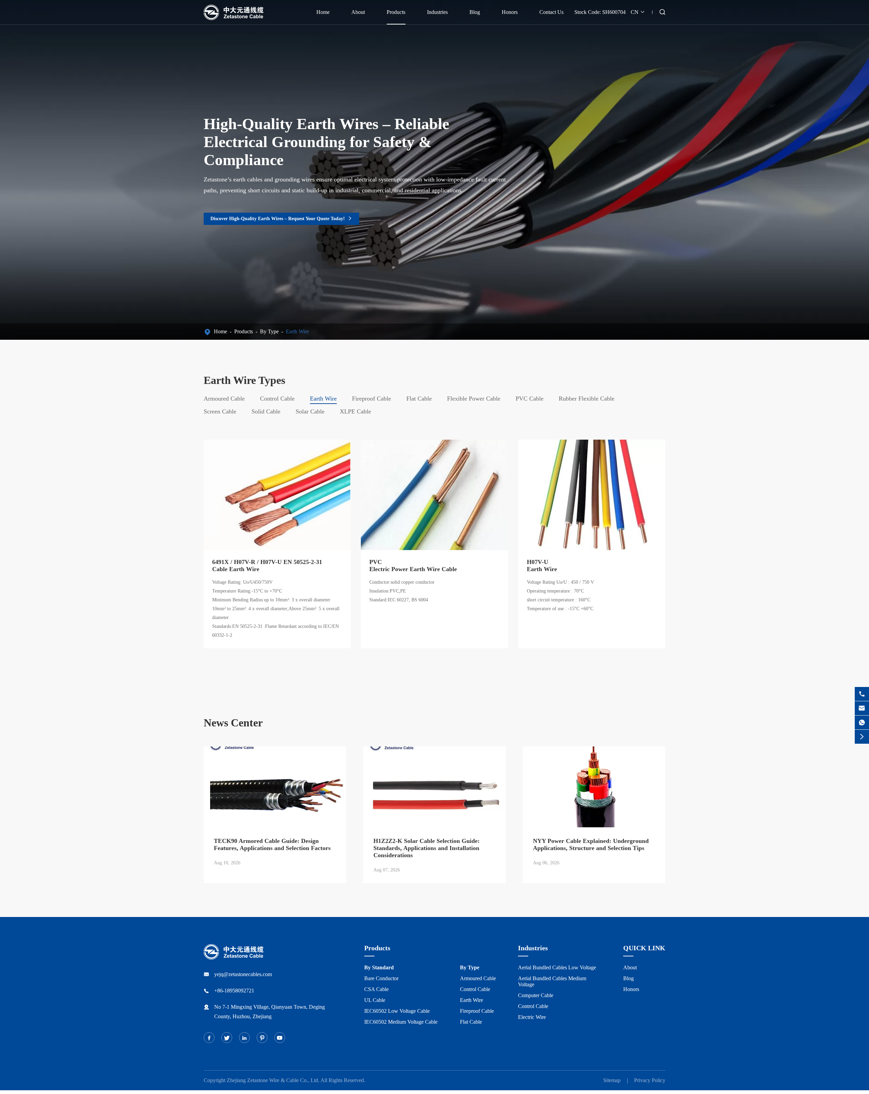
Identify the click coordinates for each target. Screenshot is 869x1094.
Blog (474, 12)
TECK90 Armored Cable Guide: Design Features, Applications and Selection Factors (272, 844)
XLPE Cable (355, 411)
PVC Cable (529, 398)
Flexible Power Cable (473, 398)
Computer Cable (535, 995)
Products (396, 12)
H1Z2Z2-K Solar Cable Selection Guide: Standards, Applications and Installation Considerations (426, 848)
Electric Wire (532, 1017)
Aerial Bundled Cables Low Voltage (557, 967)
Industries (437, 12)
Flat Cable (419, 398)
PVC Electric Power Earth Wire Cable (413, 565)
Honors (510, 12)
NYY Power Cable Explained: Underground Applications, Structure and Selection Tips (591, 844)
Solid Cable (266, 411)
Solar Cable (310, 411)
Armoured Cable (224, 398)
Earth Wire (297, 331)
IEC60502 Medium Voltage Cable (401, 1022)
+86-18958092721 (234, 990)
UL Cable (374, 1000)
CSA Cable (376, 989)
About (358, 12)
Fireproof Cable (371, 398)
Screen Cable (220, 411)
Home (323, 12)
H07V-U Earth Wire (542, 565)
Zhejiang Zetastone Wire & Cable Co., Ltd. (273, 1080)
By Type (269, 331)
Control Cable (277, 398)
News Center (233, 723)
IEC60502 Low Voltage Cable (397, 1011)
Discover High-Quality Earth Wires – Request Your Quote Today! (281, 218)
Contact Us (551, 12)
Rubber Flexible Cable (586, 398)
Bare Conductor (381, 978)
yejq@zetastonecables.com (243, 974)
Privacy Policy (649, 1080)
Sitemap (612, 1080)
